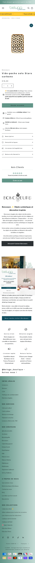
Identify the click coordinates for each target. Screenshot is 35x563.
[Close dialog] (34, 269)
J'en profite (9, 287)
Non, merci (9, 290)
